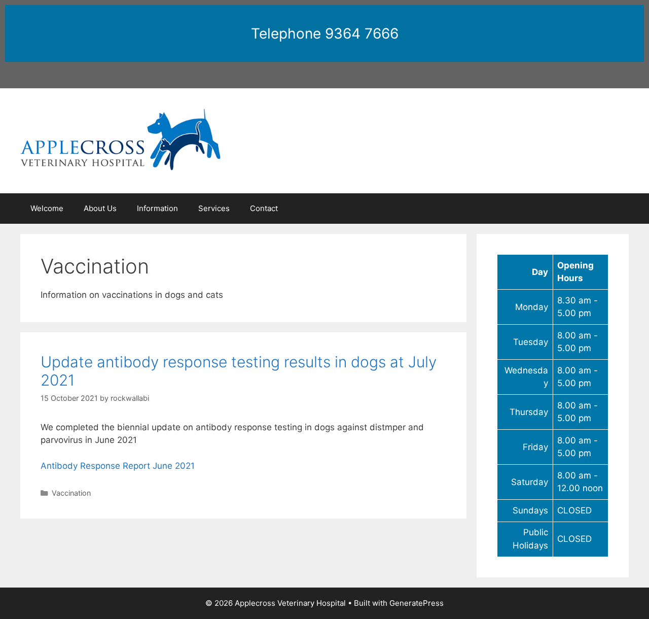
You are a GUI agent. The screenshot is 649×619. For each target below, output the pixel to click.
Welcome (46, 208)
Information (157, 208)
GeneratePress (416, 603)
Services (214, 208)
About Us (100, 208)
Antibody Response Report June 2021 (118, 466)
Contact (264, 208)
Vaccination (71, 493)
